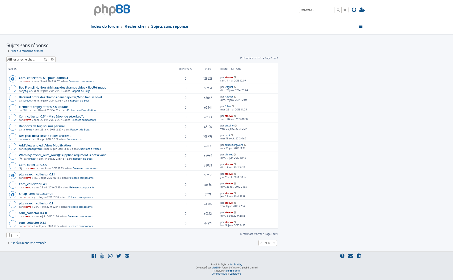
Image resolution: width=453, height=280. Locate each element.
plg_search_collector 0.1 (36, 203)
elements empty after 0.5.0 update (43, 107)
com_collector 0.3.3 (32, 222)
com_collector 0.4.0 (33, 213)
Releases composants (81, 81)
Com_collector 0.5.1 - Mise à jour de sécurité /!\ (51, 116)
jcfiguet (27, 91)
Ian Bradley (236, 264)
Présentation (74, 139)
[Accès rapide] (361, 26)
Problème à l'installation (81, 110)
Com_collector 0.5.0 (33, 164)
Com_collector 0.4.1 (32, 184)
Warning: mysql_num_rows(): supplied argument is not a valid (62, 155)
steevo (27, 81)
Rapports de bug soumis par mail (42, 126)
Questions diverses (89, 148)
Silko (26, 110)
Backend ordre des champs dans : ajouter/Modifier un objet (60, 97)
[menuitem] (354, 10)
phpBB (215, 267)
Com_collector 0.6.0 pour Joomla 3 (43, 78)
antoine (27, 129)
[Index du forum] (112, 9)
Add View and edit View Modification (45, 145)
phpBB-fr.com (233, 270)
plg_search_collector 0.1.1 (37, 174)
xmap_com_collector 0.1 (36, 193)
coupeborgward (32, 148)
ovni (25, 139)
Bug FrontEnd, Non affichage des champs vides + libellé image (62, 87)
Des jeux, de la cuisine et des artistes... (45, 136)
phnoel (32, 158)
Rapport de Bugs (80, 91)
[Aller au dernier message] (235, 77)
